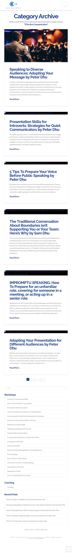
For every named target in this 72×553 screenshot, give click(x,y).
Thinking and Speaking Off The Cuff (19, 429)
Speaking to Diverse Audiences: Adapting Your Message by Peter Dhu (31, 73)
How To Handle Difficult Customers (19, 475)
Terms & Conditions (41, 529)
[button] (65, 3)
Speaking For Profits (14, 471)
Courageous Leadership (15, 441)
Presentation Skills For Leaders (17, 408)
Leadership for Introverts (15, 467)
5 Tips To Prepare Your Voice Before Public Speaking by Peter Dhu (33, 175)
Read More (14, 99)
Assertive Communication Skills (17, 399)
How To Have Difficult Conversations (19, 403)
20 (40, 379)
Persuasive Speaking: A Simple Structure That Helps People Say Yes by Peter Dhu (35, 505)
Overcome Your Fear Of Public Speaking (20, 463)
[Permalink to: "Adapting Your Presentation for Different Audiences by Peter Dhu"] (36, 332)
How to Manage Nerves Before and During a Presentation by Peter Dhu (32, 510)
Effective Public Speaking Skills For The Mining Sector (24, 450)
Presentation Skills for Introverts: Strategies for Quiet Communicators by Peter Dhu (35, 126)
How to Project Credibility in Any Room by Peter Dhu (25, 499)
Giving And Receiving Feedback (17, 433)
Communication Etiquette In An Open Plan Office (23, 437)
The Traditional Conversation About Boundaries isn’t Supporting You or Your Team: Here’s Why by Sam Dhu (34, 227)
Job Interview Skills (13, 446)
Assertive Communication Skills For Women (21, 420)
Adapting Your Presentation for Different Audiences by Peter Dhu (35, 344)
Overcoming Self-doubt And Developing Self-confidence (25, 416)
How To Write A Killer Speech (17, 458)
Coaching (10, 487)
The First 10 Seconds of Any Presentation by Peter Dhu (26, 521)
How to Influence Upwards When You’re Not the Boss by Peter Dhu (30, 516)
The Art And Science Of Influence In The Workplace (24, 412)
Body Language (12, 454)
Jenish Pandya (39, 538)
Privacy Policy (29, 529)
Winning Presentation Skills (16, 425)
